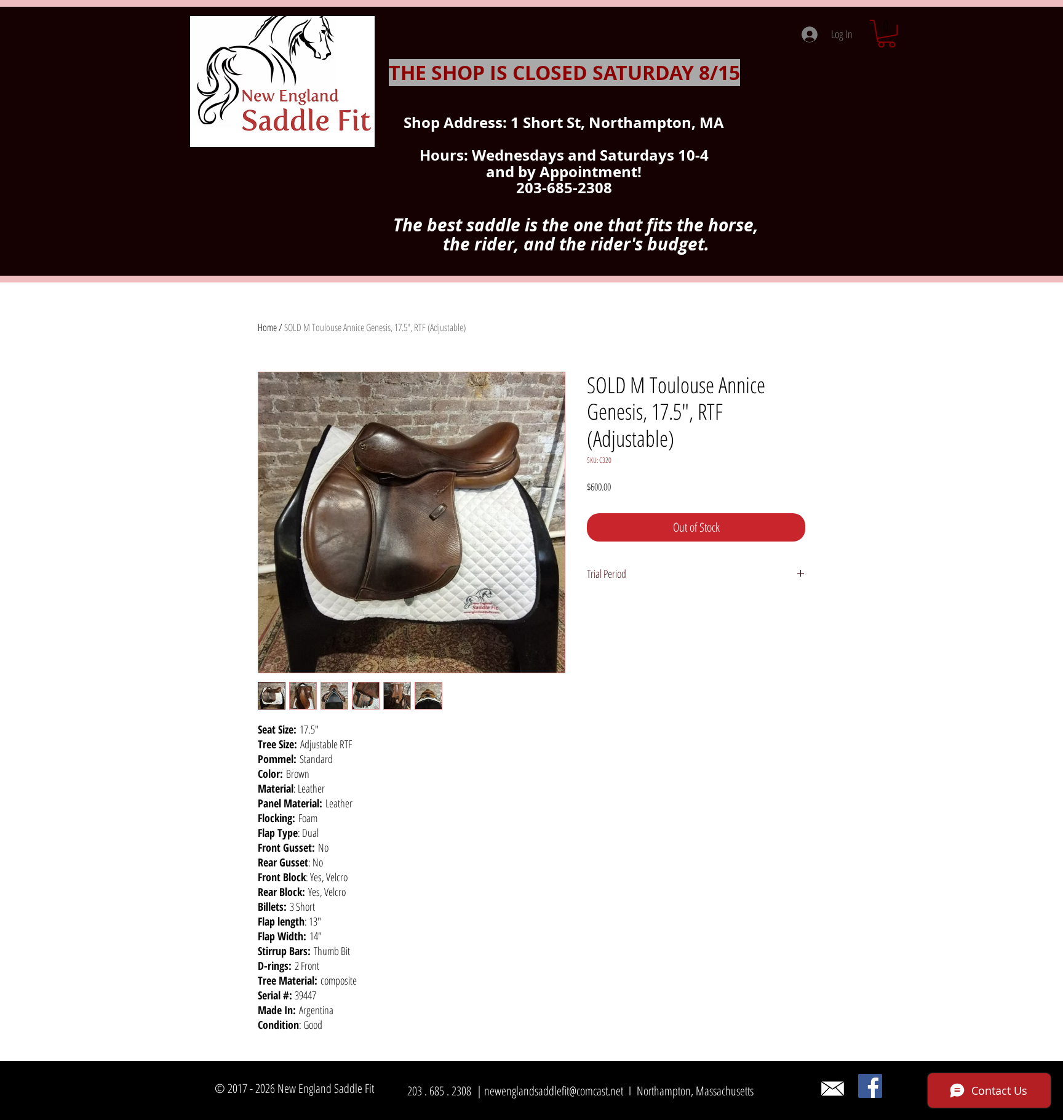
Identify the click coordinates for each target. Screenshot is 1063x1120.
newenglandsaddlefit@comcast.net (553, 1090)
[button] (886, 33)
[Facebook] (870, 1086)
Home (267, 327)
